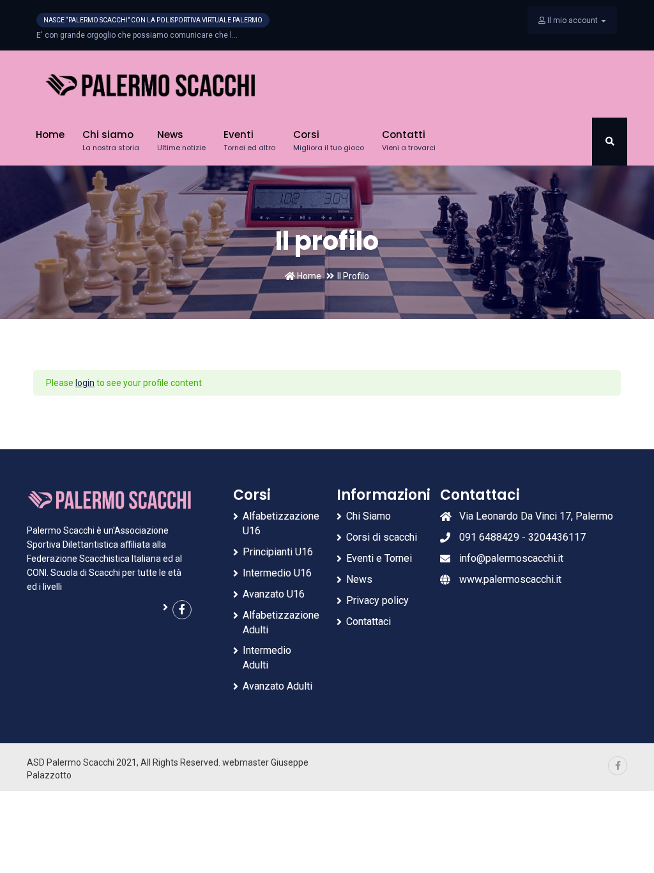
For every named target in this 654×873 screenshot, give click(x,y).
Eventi (249, 140)
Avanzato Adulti (277, 686)
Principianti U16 (278, 552)
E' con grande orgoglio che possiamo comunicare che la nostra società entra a (137, 35)
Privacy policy (377, 600)
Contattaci (368, 621)
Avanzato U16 (274, 594)
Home (50, 134)
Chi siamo (110, 140)
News (181, 140)
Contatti (409, 140)
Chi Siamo (368, 516)
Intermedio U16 (277, 573)
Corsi (328, 140)
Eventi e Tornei (379, 558)
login (85, 383)
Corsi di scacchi (381, 537)
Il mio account (572, 20)
